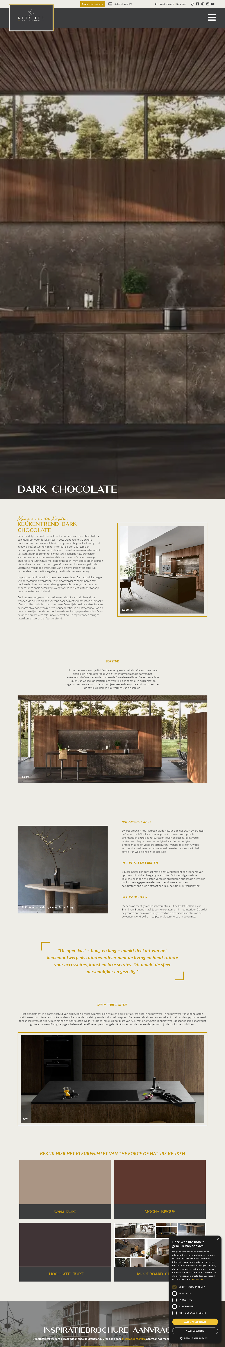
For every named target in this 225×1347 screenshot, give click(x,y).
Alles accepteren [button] (195, 1321)
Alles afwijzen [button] (195, 1330)
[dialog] (195, 1289)
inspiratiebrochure (134, 1338)
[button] (195, 1338)
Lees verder (197, 1279)
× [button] (217, 1239)
